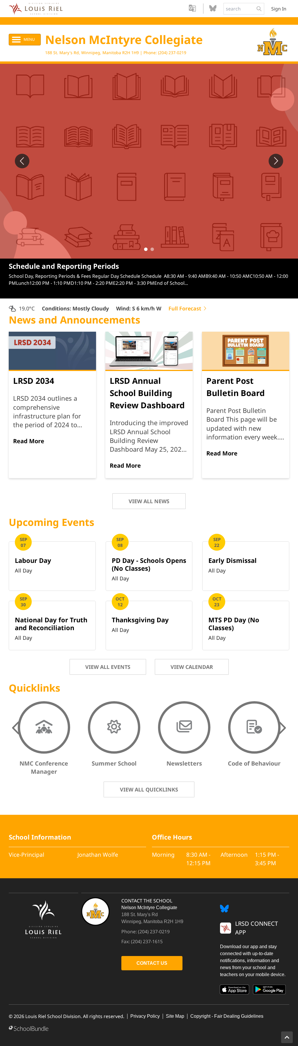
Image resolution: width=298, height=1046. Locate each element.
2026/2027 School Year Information (70, 266)
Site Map (175, 1016)
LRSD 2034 (33, 380)
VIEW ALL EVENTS (107, 666)
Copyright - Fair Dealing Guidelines (226, 1016)
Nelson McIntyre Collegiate (124, 39)
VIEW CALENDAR (192, 666)
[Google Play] (269, 991)
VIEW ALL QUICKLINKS (149, 789)
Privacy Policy (145, 1016)
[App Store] (235, 991)
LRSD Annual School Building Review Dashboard (147, 393)
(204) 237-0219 (172, 52)
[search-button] (259, 9)
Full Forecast (185, 308)
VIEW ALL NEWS (149, 501)
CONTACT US (151, 963)
